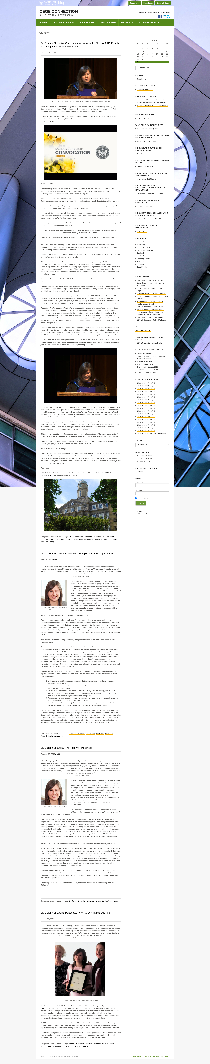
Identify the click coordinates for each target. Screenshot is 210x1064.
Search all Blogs (163, 3)
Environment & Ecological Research (150, 100)
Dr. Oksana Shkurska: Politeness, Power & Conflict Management (75, 912)
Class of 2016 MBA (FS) (146, 428)
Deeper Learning (143, 242)
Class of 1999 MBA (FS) (146, 383)
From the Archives (144, 118)
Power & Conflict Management (52, 736)
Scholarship (141, 264)
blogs (62, 2)
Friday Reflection (151, 1057)
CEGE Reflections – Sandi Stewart (150, 307)
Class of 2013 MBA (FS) (146, 419)
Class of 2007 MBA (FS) (146, 405)
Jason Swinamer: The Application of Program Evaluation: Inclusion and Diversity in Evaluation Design (150, 312)
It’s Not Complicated (144, 206)
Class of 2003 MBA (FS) (146, 394)
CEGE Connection (59, 11)
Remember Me (143, 498)
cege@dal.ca (145, 461)
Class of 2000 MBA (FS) (146, 386)
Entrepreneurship (143, 247)
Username (139, 482)
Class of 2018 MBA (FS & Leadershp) (151, 433)
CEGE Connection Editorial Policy (150, 343)
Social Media (142, 267)
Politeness (109, 733)
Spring (51, 542)
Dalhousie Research (145, 89)
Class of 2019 (99, 537)
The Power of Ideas (144, 154)
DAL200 (140, 472)
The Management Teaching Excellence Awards (70, 1046)
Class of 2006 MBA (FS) (146, 402)
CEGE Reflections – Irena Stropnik (150, 317)
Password (139, 490)
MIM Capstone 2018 (145, 364)
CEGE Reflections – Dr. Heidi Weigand (151, 280)
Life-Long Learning (144, 259)
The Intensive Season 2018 (147, 367)
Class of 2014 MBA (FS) (146, 422)
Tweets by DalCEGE (143, 330)
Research (44, 542)
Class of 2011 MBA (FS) (146, 416)
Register (138, 511)
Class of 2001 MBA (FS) (146, 388)
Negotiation (90, 733)
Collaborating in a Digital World (149, 219)
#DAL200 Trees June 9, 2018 (148, 370)
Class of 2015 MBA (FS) (146, 425)
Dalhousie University (48, 3)
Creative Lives (142, 79)
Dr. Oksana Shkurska (109, 539)
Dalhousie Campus (144, 353)
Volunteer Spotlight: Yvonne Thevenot (151, 293)
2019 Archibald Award (145, 361)
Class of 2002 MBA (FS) (146, 391)
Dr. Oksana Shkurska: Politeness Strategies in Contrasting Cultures (77, 553)
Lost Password (141, 514)
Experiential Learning (145, 250)
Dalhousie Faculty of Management (70, 539)
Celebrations (88, 537)
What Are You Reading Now (147, 129)
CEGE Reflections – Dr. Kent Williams (151, 320)
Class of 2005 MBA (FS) (146, 400)
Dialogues (137, 1057)
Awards (71, 1044)
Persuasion (100, 733)
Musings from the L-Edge (146, 141)
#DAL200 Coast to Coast (146, 373)
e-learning (141, 245)
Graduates (166, 1057)
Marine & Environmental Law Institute (151, 103)
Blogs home (148, 3)
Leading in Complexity (145, 166)
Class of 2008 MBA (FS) (146, 408)
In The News (142, 231)
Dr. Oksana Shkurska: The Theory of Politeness (66, 747)
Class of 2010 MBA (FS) (146, 414)
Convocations (50, 539)
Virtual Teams (142, 270)
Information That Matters (146, 179)
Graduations (141, 253)
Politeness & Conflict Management (150, 194)
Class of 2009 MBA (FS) (146, 411)
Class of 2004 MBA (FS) (146, 397)
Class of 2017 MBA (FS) (146, 430)
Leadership (141, 256)
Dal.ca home (134, 3)
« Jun (137, 62)
